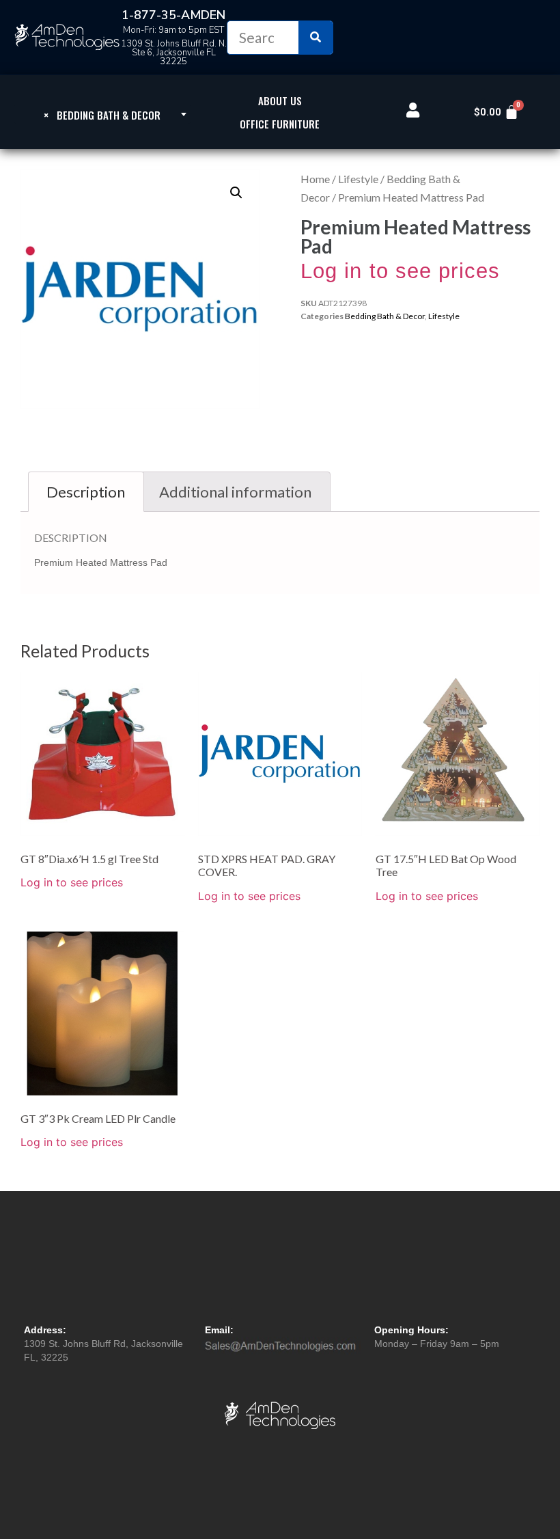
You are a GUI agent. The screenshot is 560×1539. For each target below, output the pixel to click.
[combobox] (102, 114)
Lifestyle (358, 178)
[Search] (315, 37)
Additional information (235, 491)
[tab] (86, 492)
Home (315, 178)
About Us (280, 100)
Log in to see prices (400, 271)
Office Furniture (280, 123)
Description (85, 491)
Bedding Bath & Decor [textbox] (102, 114)
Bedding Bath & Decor (385, 316)
